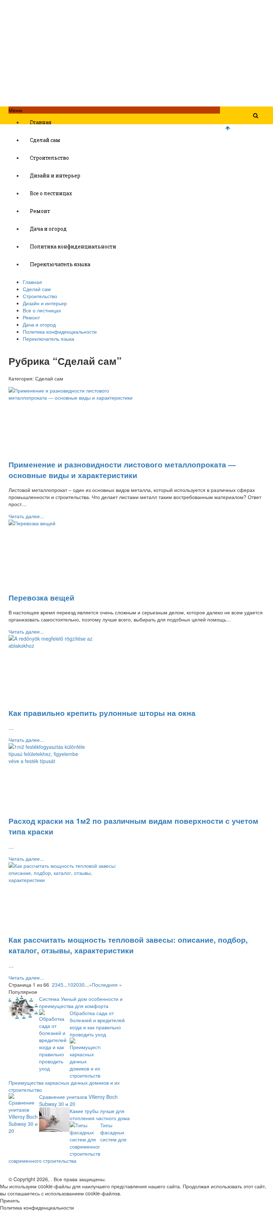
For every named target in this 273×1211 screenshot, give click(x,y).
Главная (41, 122)
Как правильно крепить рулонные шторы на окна (102, 712)
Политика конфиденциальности (73, 246)
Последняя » (107, 984)
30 (82, 984)
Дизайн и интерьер (55, 175)
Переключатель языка (60, 264)
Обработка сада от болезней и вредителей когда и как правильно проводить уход (97, 1023)
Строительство (49, 157)
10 (70, 984)
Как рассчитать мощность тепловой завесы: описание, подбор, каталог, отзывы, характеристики (128, 944)
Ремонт (40, 211)
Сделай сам (45, 140)
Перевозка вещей (41, 597)
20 (76, 984)
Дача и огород (48, 228)
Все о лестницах (51, 193)
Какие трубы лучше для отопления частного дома (100, 1114)
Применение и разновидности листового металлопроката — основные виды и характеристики (122, 469)
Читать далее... (26, 516)
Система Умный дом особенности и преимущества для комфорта (81, 1002)
